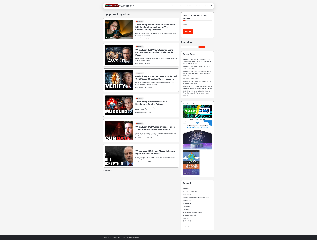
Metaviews (186, 218)
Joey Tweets (138, 161)
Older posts (108, 170)
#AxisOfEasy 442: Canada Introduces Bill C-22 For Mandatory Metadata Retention (155, 128)
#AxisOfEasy (140, 21)
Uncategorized (187, 224)
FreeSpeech (186, 209)
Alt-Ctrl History (187, 194)
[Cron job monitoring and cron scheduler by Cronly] (197, 149)
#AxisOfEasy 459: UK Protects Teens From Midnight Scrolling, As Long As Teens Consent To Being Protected (155, 27)
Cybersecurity (187, 203)
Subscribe (188, 31)
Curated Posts (187, 200)
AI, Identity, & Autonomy (190, 191)
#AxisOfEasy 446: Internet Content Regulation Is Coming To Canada (151, 102)
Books (207, 6)
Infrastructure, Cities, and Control (192, 212)
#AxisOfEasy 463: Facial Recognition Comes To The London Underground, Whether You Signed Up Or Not (197, 73)
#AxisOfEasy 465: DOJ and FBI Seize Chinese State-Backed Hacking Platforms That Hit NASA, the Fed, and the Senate (197, 61)
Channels (174, 6)
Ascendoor (123, 237)
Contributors (199, 6)
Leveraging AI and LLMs (190, 215)
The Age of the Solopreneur (191, 78)
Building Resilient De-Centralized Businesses (196, 197)
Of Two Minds (187, 221)
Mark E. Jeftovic (139, 38)
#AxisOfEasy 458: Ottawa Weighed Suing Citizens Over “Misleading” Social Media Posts (154, 52)
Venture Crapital (187, 227)
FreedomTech (187, 206)
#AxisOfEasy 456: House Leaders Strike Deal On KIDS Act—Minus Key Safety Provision (156, 77)
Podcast (182, 6)
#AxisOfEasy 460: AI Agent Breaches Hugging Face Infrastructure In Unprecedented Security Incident (196, 93)
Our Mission (190, 6)
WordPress (136, 237)
